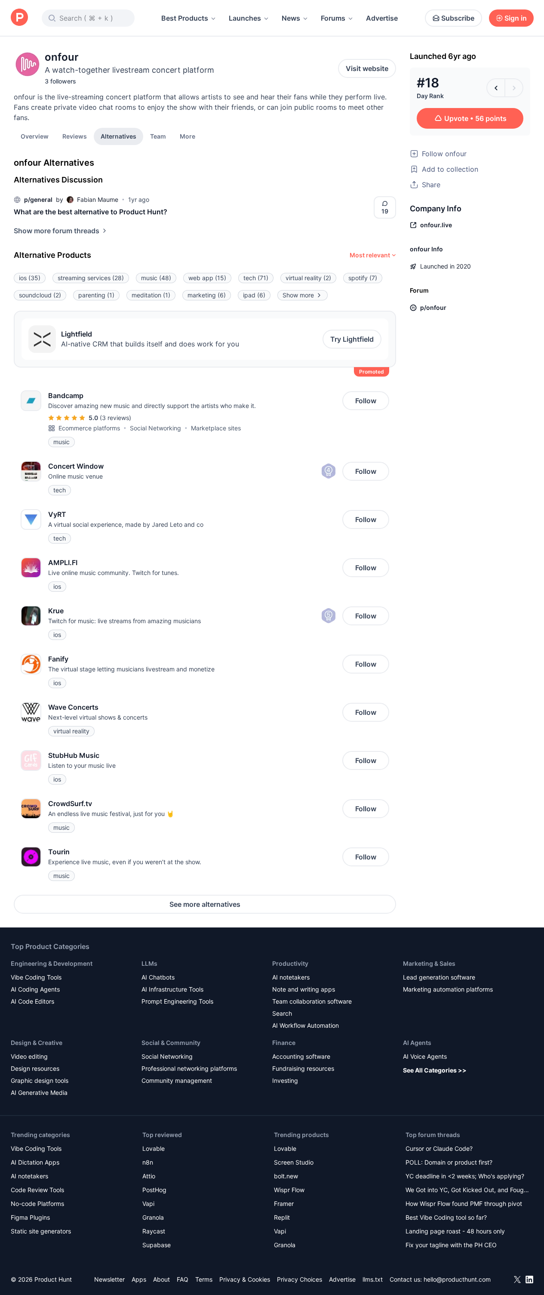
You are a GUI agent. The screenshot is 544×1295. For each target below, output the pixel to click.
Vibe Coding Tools (36, 977)
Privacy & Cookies (244, 1279)
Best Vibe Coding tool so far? (446, 1217)
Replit (282, 1217)
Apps (139, 1279)
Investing (285, 1080)
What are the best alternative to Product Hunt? (90, 211)
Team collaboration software (312, 1001)
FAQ (182, 1279)
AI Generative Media (39, 1092)
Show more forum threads (56, 230)
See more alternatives (204, 904)
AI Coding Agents (35, 989)
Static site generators (41, 1231)
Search (282, 1013)
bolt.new (286, 1176)
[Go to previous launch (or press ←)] (495, 87)
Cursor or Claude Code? (439, 1148)
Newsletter (109, 1279)
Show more (298, 295)
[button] (187, 136)
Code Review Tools (37, 1189)
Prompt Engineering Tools (177, 1001)
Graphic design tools (39, 1080)
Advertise (382, 18)
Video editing (29, 1056)
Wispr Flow (289, 1189)
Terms (203, 1279)
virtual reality (308, 277)
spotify (362, 277)
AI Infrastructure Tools (172, 989)
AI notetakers (291, 977)
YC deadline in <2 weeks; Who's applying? (465, 1176)
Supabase (156, 1245)
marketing (206, 295)
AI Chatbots (158, 977)
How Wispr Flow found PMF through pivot (464, 1203)
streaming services (91, 277)
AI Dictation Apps (35, 1162)
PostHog (154, 1189)
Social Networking (155, 428)
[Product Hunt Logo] (19, 18)
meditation (151, 295)
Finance (283, 1042)
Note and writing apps (303, 989)
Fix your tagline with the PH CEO (451, 1245)
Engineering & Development (51, 963)
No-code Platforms (37, 1203)
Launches (245, 18)
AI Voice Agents (425, 1056)
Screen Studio (293, 1162)
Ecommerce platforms (89, 428)
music (156, 277)
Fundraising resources (303, 1068)
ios (29, 277)
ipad (254, 295)
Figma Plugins (30, 1217)
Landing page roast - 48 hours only (455, 1231)
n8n (147, 1162)
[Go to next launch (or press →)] (513, 87)
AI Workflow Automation (305, 1025)
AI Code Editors (32, 1001)
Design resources (35, 1068)
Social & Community (170, 1042)
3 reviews (115, 417)
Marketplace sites (216, 428)
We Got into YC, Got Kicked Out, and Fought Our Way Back (467, 1190)
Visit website (367, 68)
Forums (333, 18)
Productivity (290, 963)
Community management (176, 1080)
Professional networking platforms (189, 1068)
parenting (96, 295)
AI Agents (417, 1042)
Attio (148, 1176)
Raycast (153, 1231)
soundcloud (40, 295)
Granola (153, 1217)
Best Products (184, 18)
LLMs (149, 963)
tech (255, 277)
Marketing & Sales (429, 963)
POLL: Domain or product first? (449, 1162)
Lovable (153, 1148)
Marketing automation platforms (448, 989)
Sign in (515, 18)
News (291, 18)
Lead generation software (439, 977)
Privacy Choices (299, 1279)
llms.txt (373, 1279)
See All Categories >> (435, 1070)
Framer (284, 1203)
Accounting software (301, 1056)
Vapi (148, 1203)
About (161, 1279)
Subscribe (457, 18)
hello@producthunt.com (457, 1279)
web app (207, 277)
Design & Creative (36, 1042)
